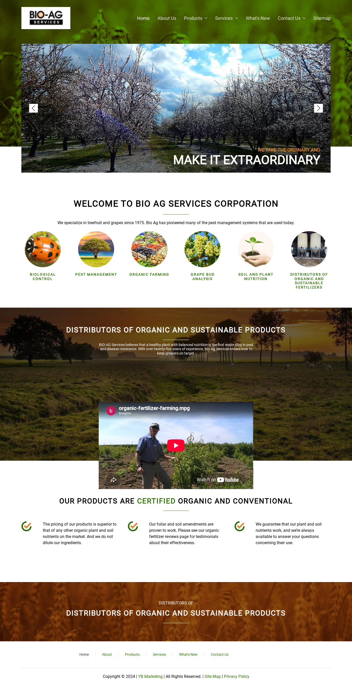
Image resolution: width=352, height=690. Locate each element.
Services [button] (224, 18)
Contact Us (220, 654)
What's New (258, 18)
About (107, 654)
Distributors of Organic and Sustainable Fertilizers (309, 280)
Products (132, 654)
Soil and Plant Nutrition (255, 276)
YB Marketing (151, 676)
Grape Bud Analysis (203, 276)
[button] (33, 108)
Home (143, 18)
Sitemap (322, 18)
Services (159, 654)
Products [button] (193, 18)
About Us (166, 18)
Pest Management (96, 274)
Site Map (213, 676)
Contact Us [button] (289, 18)
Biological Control (43, 276)
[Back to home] (45, 18)
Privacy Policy (236, 676)
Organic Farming (149, 274)
